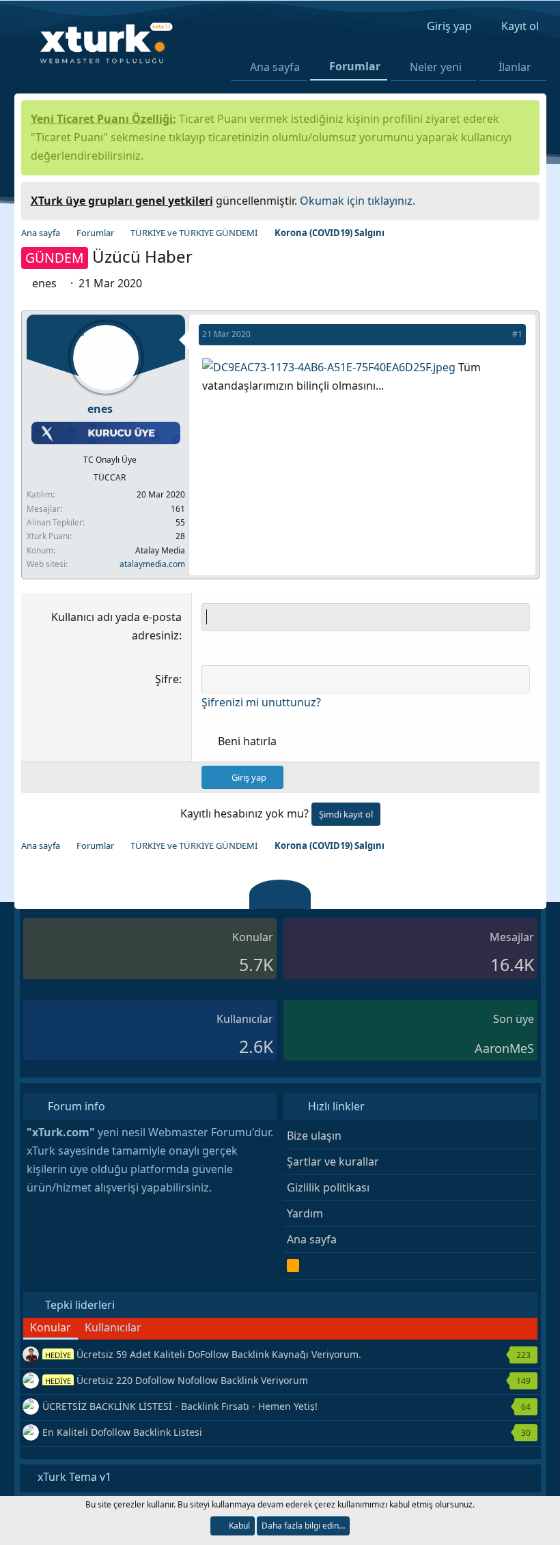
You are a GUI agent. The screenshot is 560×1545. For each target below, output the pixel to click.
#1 (517, 334)
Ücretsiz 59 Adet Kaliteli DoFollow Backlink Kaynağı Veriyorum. (203, 1354)
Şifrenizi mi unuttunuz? (261, 702)
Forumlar (354, 66)
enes (45, 283)
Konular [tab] (50, 1327)
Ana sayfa (275, 66)
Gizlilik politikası (328, 1187)
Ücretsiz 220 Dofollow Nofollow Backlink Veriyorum (176, 1380)
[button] (470, 67)
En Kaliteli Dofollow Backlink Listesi (122, 1432)
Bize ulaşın (314, 1135)
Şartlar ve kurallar (333, 1161)
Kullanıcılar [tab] (113, 1327)
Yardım (305, 1213)
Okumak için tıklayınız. (357, 200)
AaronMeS (504, 1048)
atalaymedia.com (152, 564)
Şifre (167, 679)
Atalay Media (160, 550)
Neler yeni (436, 66)
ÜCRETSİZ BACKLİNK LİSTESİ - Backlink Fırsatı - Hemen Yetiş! (180, 1406)
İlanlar (515, 66)
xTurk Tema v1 (73, 1476)
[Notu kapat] (523, 199)
